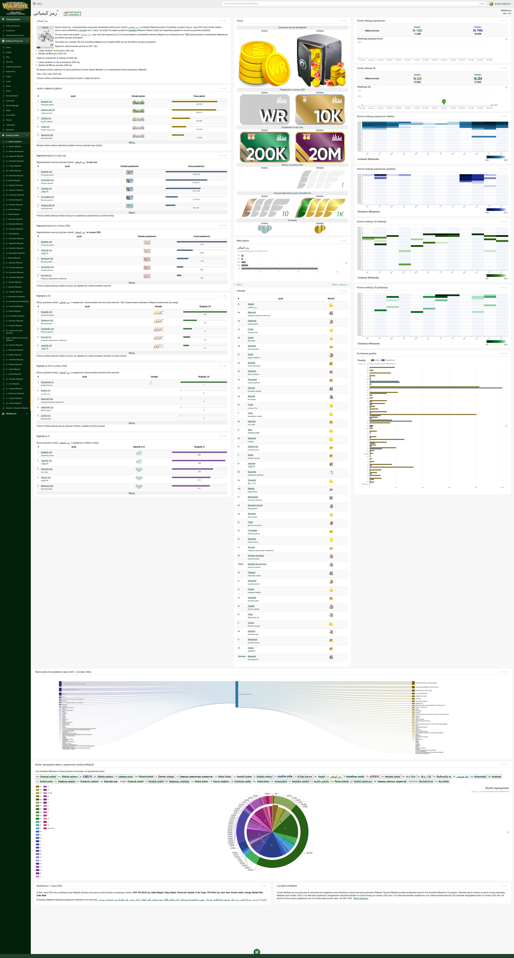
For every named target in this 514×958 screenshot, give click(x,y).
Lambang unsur (125, 776)
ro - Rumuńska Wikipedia (14, 321)
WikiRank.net (506, 10)
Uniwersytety (10, 125)
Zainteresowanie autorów (15, 35)
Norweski (252, 513)
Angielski (251, 363)
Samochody (10, 101)
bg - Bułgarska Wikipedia (14, 156)
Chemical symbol (48, 776)
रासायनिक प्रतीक (284, 776)
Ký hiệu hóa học (304, 776)
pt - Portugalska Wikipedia (15, 316)
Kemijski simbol (156, 781)
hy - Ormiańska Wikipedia (14, 248)
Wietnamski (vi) (47, 382)
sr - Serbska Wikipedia (13, 355)
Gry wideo (9, 62)
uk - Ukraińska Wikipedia (14, 379)
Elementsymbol (146, 776)
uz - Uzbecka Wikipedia (14, 389)
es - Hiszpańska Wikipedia (15, 195)
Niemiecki (252, 346)
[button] (220, 21)
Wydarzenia (10, 130)
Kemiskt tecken (244, 776)
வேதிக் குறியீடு (321, 781)
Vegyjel (321, 776)
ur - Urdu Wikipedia (12, 384)
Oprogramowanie (12, 96)
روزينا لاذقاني (246, 899)
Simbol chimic (224, 776)
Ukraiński (251, 631)
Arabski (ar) (46, 390)
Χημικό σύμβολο (221, 781)
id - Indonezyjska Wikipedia (15, 253)
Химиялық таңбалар (179, 781)
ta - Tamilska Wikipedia (14, 364)
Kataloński (252, 321)
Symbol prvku (46, 781)
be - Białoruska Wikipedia (15, 151)
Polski (39, 4)
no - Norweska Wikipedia (14, 306)
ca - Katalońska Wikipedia (15, 161)
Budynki (9, 52)
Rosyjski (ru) (46, 275)
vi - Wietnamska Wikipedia (15, 393)
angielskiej (132, 30)
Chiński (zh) (46, 477)
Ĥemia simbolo (342, 781)
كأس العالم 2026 (171, 899)
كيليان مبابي (134, 899)
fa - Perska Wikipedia (13, 209)
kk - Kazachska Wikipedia (14, 272)
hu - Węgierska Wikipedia (14, 243)
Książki (8, 76)
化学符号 (374, 776)
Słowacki (251, 572)
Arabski (251, 304)
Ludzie (8, 81)
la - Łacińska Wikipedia (14, 282)
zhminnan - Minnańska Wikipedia (17, 408)
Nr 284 (478, 78)
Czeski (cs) (45, 415)
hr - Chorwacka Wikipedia (15, 238)
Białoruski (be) (47, 399)
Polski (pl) (45, 127)
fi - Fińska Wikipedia (13, 214)
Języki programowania (14, 67)
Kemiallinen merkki (355, 776)
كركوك (238, 284)
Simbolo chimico (264, 776)
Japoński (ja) (46, 188)
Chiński (251, 648)
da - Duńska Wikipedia (13, 171)
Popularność (10, 31)
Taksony (9, 120)
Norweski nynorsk (255, 505)
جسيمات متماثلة (340, 284)
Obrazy (8, 91)
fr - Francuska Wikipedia (14, 219)
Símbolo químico (70, 776)
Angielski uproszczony (257, 564)
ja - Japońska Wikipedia (14, 263)
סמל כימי (410, 776)
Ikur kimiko (444, 781)
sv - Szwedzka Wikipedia (14, 360)
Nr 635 (417, 78)
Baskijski (251, 396)
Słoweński (252, 580)
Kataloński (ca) (47, 407)
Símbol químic (201, 781)
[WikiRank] (15, 5)
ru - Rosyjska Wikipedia (14, 326)
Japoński (251, 463)
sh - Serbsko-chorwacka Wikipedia (14, 332)
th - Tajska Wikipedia (13, 369)
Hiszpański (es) (47, 180)
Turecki (251, 622)
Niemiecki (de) (47, 135)
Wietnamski (252, 639)
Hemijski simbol (392, 776)
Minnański (252, 656)
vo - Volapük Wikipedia (14, 398)
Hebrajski (252, 421)
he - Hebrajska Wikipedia (14, 229)
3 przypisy (82, 30)
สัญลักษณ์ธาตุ (443, 776)
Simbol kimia (263, 781)
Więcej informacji (361, 898)
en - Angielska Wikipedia (14, 185)
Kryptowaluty (10, 72)
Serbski (251, 589)
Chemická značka (242, 781)
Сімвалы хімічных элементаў (391, 781)
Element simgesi (166, 776)
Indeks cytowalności (13, 26)
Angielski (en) (46, 101)
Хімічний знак (111, 781)
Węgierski (252, 438)
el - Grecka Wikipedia (13, 180)
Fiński (250, 413)
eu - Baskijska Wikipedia (14, 205)
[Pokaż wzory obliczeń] (257, 952)
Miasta (8, 86)
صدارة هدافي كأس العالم (152, 899)
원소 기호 (426, 776)
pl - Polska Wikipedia (13, 311)
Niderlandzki (253, 497)
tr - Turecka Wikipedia (13, 374)
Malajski (251, 488)
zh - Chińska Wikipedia (14, 403)
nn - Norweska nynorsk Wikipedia (17, 301)
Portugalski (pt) (47, 197)
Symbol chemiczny (363, 781)
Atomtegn (496, 776)
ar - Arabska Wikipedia (13, 142)
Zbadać (482, 4)
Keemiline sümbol (300, 781)
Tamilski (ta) (46, 118)
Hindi (250, 430)
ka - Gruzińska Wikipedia (14, 268)
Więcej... (132, 142)
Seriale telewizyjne (12, 105)
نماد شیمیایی (462, 776)
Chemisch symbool (89, 781)
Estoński (251, 388)
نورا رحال (235, 899)
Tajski (250, 614)
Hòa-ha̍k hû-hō (426, 781)
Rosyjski (251, 547)
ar (57, 10)
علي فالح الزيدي (121, 899)
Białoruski (252, 312)
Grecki (250, 354)
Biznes (8, 47)
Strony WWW (10, 115)
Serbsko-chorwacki (256, 555)
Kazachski (252, 472)
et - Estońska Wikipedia (14, 200)
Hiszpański (252, 379)
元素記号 (87, 776)
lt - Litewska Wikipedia (14, 287)
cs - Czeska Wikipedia (13, 166)
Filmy (8, 57)
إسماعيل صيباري (105, 899)
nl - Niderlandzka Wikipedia (15, 297)
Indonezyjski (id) (48, 110)
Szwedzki (252, 597)
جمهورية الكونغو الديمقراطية (192, 899)
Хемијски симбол (66, 781)
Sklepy (8, 110)
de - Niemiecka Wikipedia (14, 176)
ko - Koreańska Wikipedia (14, 277)
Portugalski (252, 530)
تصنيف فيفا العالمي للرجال (218, 899)
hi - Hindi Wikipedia (12, 234)
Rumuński (252, 539)
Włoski (250, 455)
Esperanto (252, 371)
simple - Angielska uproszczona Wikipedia (17, 339)
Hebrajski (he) (47, 469)
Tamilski (251, 606)
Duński (250, 337)
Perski (250, 404)
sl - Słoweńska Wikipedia (14, 350)
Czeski (250, 329)
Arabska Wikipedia (502, 4)
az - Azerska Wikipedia (14, 146)
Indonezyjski (253, 446)
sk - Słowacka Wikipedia (14, 345)
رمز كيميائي (133, 27)
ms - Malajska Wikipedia (14, 292)
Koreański (252, 480)
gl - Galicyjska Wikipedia (14, 224)
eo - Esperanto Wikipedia (14, 190)
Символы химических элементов (196, 776)
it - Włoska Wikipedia (13, 258)
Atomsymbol (480, 776)
